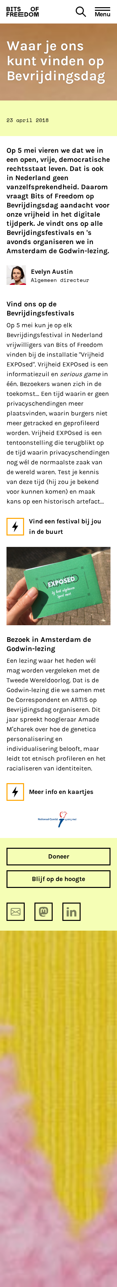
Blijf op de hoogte (58, 879)
